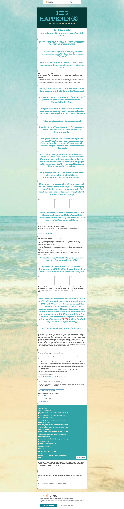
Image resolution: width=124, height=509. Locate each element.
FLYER (39, 477)
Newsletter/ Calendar (43, 401)
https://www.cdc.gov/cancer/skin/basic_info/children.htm (51, 376)
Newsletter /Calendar (43, 396)
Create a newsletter (48, 505)
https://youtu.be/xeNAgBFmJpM (45, 233)
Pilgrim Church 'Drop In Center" (47, 390)
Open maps (81, 457)
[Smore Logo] (49, 2)
